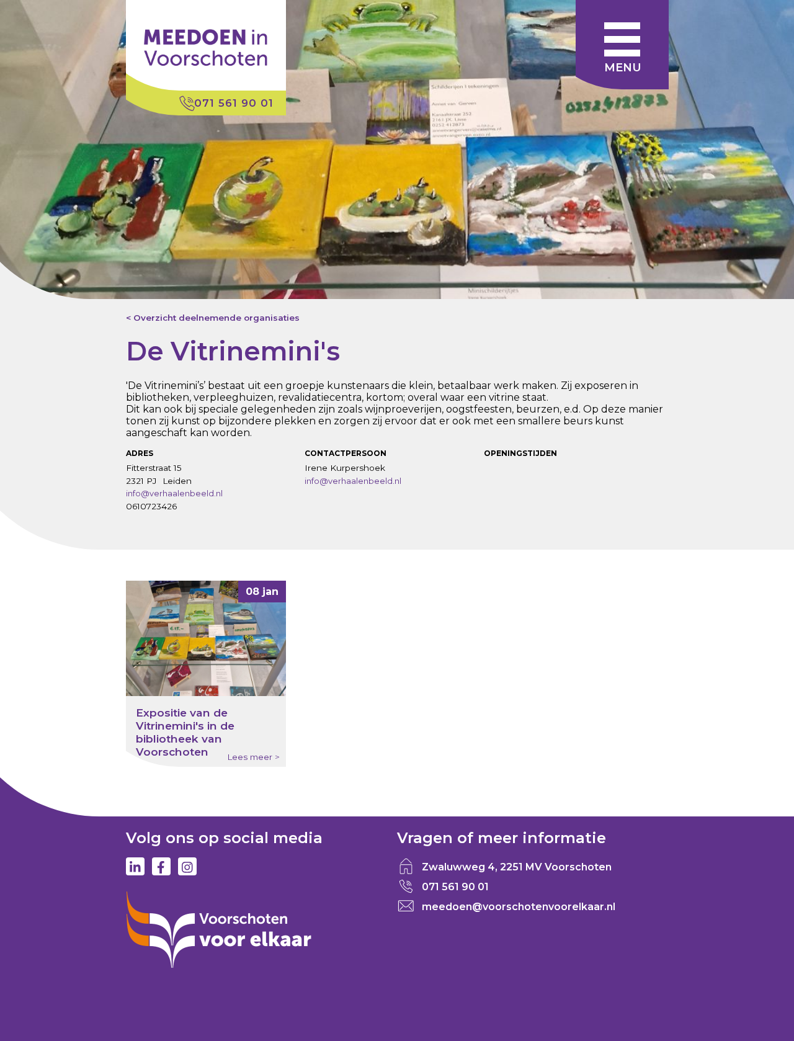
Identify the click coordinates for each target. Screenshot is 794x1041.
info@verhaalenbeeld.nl (174, 493)
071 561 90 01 (234, 103)
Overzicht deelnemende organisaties (216, 318)
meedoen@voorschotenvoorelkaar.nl (518, 907)
